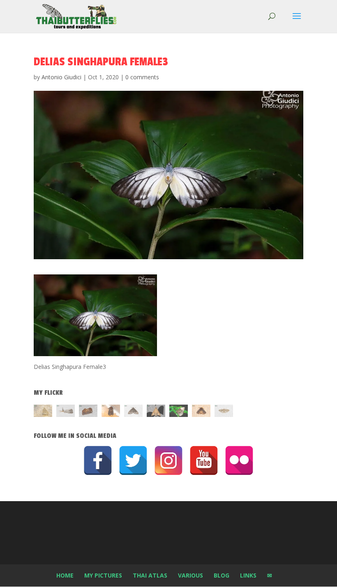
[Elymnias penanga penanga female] (178, 412)
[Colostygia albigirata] (133, 412)
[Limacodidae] (88, 412)
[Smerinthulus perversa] (156, 412)
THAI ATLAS (150, 575)
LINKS (248, 575)
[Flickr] (239, 460)
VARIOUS (190, 575)
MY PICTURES (103, 575)
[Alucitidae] (224, 412)
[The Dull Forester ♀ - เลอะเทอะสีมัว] (43, 412)
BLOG (221, 575)
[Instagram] (168, 460)
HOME (65, 575)
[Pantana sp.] (65, 412)
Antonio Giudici (61, 77)
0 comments (142, 77)
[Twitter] (133, 460)
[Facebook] (98, 460)
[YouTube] (204, 460)
